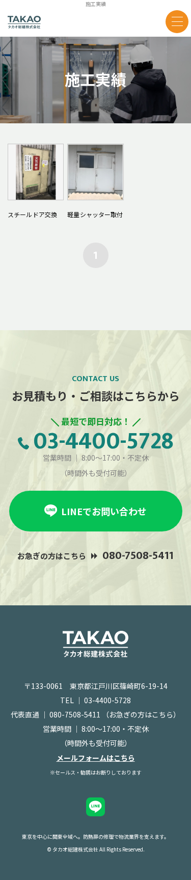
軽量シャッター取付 (95, 214)
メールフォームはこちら (96, 758)
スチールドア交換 (32, 214)
